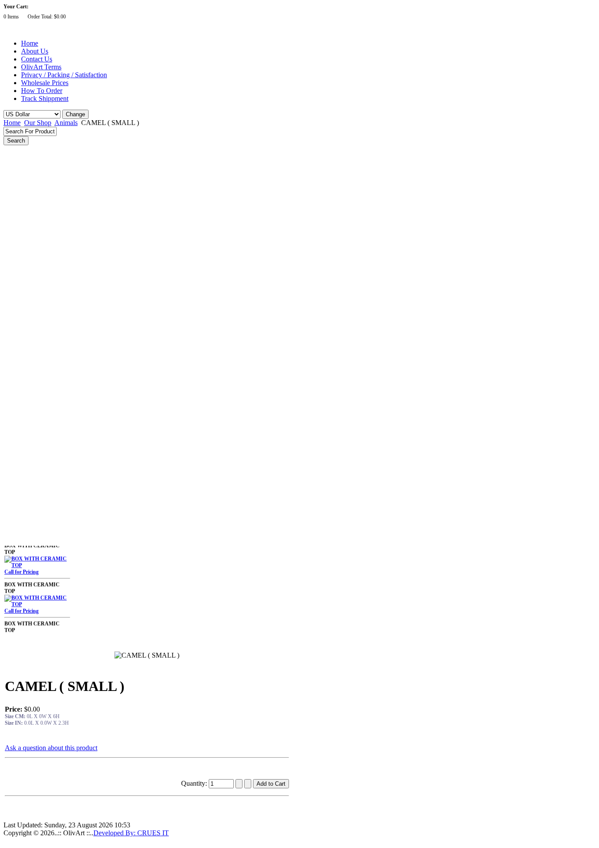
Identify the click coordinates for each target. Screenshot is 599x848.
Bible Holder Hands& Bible (40, 393)
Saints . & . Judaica (31, 320)
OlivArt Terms (41, 67)
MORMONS (23, 538)
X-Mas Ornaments (30, 332)
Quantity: (195, 783)
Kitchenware (23, 526)
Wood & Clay (24, 454)
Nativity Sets (23, 345)
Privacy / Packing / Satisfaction (64, 75)
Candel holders (26, 224)
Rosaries (19, 441)
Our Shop (37, 122)
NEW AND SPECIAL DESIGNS (46, 151)
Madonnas (21, 296)
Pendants (19, 465)
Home (29, 43)
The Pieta (19, 163)
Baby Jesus (22, 381)
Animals (66, 122)
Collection (20, 514)
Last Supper (23, 199)
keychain (19, 490)
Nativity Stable (26, 357)
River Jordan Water (31, 236)
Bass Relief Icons (28, 211)
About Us (34, 51)
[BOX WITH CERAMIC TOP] (37, 561)
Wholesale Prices (44, 82)
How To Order (41, 90)
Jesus (15, 284)
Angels (17, 187)
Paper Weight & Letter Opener (43, 502)
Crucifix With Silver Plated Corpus (48, 260)
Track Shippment (44, 98)
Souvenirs (20, 429)
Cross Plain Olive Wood (35, 272)
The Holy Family (27, 308)
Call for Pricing (21, 568)
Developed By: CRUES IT (131, 833)
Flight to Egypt (26, 175)
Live (14, 478)
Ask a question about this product (51, 747)
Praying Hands (26, 369)
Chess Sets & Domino (33, 417)
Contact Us (36, 59)
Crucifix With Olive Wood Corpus (47, 248)
